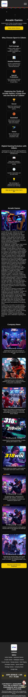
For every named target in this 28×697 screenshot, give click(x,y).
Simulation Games (10, 664)
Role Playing (23, 662)
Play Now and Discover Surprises (14, 565)
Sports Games (19, 664)
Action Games (8, 657)
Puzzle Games (6, 662)
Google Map (14, 669)
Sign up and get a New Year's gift (14, 190)
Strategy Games (9, 667)
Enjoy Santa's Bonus (14, 28)
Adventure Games (18, 657)
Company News (19, 667)
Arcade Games (8, 659)
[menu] (25, 3)
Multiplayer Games (19, 659)
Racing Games (15, 662)
